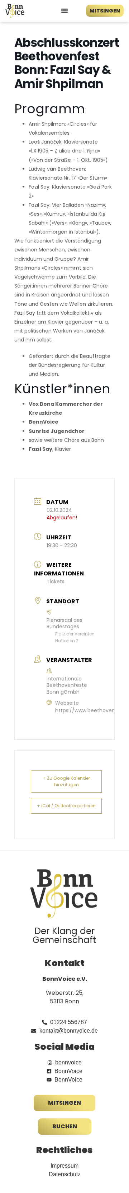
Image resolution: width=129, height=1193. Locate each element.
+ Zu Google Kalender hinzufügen (66, 781)
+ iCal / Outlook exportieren (66, 806)
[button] (64, 10)
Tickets (55, 581)
